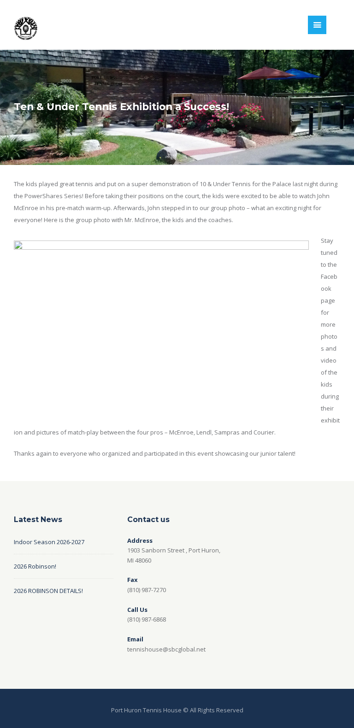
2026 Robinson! (35, 566)
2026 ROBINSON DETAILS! (48, 591)
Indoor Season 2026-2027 (49, 542)
